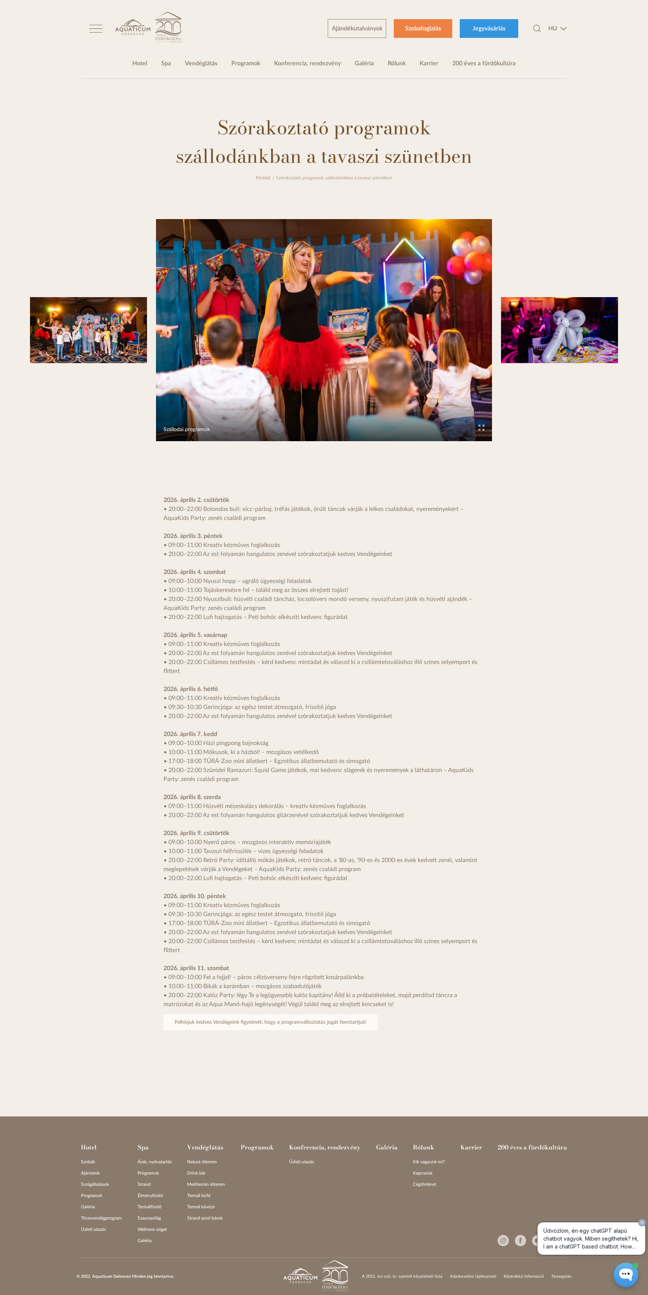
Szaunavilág (149, 1218)
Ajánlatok (90, 1173)
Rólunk (397, 63)
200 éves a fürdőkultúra (484, 63)
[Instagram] (503, 1240)
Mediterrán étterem (206, 1184)
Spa (166, 63)
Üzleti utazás (93, 1229)
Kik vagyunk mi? (429, 1162)
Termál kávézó (201, 1207)
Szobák (88, 1162)
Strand (144, 1184)
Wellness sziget (152, 1229)
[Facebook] (520, 1240)
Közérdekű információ (524, 1276)
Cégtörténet (424, 1184)
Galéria (364, 63)
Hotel (139, 63)
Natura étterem (202, 1162)
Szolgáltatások (95, 1184)
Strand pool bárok (205, 1218)
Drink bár (196, 1173)
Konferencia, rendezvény (307, 63)
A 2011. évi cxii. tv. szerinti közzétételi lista (402, 1276)
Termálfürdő (150, 1207)
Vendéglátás (201, 63)
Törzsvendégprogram (101, 1218)
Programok (245, 63)
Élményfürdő (150, 1195)
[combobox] (557, 28)
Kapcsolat (422, 1173)
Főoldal (263, 178)
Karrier (429, 63)
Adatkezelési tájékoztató (473, 1276)
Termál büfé (198, 1195)
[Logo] (133, 28)
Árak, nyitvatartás (155, 1162)
